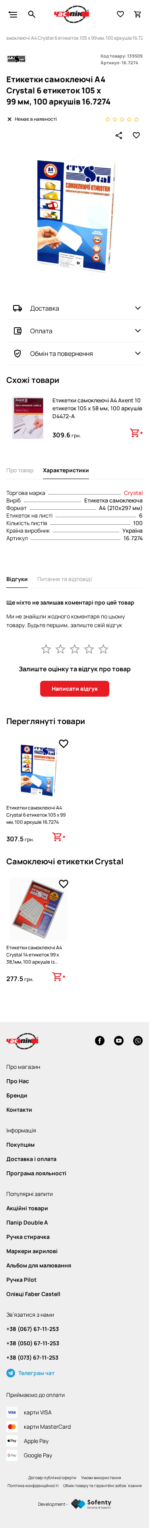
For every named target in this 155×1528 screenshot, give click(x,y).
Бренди (16, 1095)
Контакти (19, 1110)
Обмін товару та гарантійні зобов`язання (102, 1485)
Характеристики (66, 470)
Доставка (44, 308)
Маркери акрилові (32, 1251)
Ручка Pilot (21, 1280)
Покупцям (20, 1145)
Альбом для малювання (38, 1265)
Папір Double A (27, 1222)
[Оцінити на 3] (74, 648)
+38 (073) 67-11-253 (32, 1357)
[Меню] (12, 14)
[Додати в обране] (136, 135)
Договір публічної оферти (52, 1477)
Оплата (41, 330)
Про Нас (17, 1081)
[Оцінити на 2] (60, 648)
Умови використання (101, 1477)
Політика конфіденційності (33, 1485)
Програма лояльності (36, 1173)
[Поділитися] (118, 135)
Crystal (133, 492)
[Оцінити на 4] (89, 648)
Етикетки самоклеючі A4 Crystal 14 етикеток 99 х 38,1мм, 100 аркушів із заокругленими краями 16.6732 (34, 961)
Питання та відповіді (64, 579)
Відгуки (17, 579)
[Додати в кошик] (136, 433)
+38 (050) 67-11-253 (32, 1343)
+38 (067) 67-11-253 (32, 1329)
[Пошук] (31, 14)
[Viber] (138, 1041)
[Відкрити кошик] (138, 14)
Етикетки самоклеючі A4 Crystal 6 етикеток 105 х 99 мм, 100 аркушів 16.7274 (36, 814)
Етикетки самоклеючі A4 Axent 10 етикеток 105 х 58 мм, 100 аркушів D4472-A (97, 408)
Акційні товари (27, 1208)
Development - (53, 1504)
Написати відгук (75, 688)
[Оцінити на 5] (103, 648)
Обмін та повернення (61, 353)
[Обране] (120, 14)
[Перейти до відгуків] (122, 119)
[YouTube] (119, 1041)
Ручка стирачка (28, 1237)
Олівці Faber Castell (33, 1294)
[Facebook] (100, 1041)
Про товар (19, 470)
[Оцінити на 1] (46, 648)
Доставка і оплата (31, 1159)
